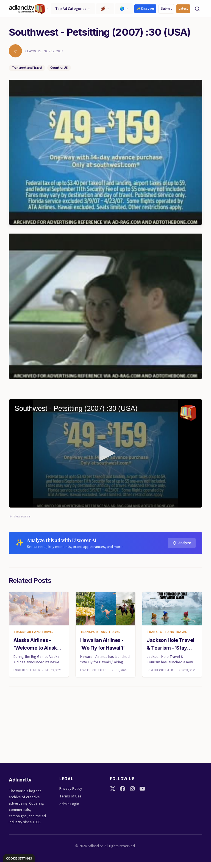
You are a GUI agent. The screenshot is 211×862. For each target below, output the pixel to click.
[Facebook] (122, 788)
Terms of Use (70, 796)
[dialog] (19, 858)
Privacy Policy (70, 788)
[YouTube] (142, 788)
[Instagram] (132, 788)
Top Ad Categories (70, 9)
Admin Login (69, 804)
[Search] (197, 9)
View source (22, 516)
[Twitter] (112, 788)
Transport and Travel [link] (33, 632)
